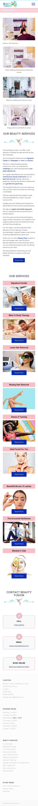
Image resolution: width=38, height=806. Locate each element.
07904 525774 (19, 625)
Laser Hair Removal (10, 755)
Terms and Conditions (11, 786)
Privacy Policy (8, 789)
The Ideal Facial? (9, 749)
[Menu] (32, 4)
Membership (8, 771)
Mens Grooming (9, 768)
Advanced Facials (9, 752)
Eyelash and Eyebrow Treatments (16, 763)
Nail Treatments (9, 765)
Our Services (7, 744)
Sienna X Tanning (9, 760)
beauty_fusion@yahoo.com (19, 646)
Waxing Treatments (10, 757)
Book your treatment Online (19, 667)
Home (5, 43)
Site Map (6, 791)
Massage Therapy (9, 747)
